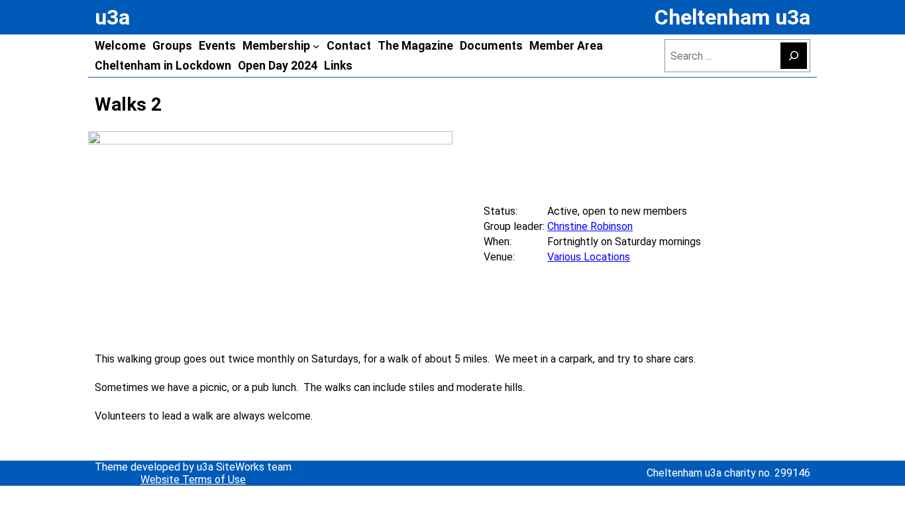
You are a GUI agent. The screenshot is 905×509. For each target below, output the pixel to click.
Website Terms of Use (193, 479)
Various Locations (588, 257)
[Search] (793, 55)
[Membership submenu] (316, 46)
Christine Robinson (590, 226)
